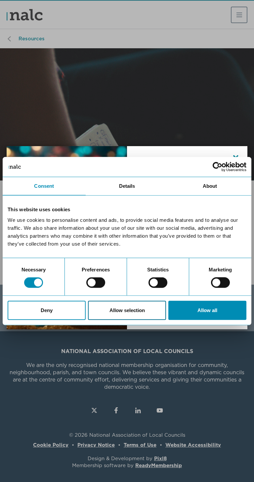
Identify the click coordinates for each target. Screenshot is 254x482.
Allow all (207, 310)
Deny (47, 310)
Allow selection (127, 310)
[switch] (95, 282)
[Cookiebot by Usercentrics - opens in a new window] (217, 167)
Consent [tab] (44, 186)
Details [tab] (127, 186)
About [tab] (210, 186)
